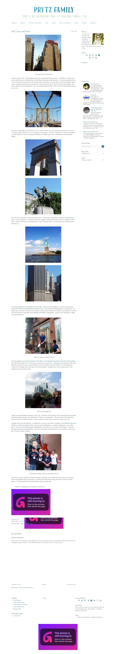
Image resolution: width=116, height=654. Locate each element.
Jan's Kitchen (17, 600)
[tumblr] (96, 55)
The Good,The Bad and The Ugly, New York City (96, 109)
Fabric (14, 23)
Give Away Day (95, 84)
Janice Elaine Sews (18, 602)
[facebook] (87, 55)
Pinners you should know (90, 122)
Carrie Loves (17, 615)
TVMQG (84, 23)
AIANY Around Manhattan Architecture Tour (31, 308)
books (17, 521)
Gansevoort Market (55, 365)
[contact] (96, 58)
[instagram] (90, 55)
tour (27, 521)
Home (44, 584)
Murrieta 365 (17, 609)
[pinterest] (93, 55)
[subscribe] (90, 58)
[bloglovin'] (93, 58)
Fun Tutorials (65, 23)
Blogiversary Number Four (90, 131)
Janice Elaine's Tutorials (20, 604)
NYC (23, 521)
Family (22, 23)
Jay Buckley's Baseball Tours (25, 429)
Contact (93, 23)
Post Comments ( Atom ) (26, 587)
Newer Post (16, 584)
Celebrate (93, 95)
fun (21, 521)
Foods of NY (24, 363)
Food (54, 23)
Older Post (71, 584)
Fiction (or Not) (35, 23)
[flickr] (99, 55)
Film (46, 23)
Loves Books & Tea (18, 606)
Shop (76, 23)
